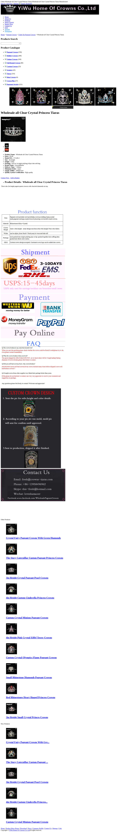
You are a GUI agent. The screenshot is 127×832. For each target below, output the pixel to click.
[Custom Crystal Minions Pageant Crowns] (11, 818)
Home (7, 17)
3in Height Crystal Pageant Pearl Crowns (27, 578)
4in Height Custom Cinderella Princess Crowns (30, 597)
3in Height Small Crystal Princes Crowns (27, 717)
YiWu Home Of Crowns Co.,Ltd (19, 830)
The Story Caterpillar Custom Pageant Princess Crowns (34, 558)
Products (7, 20)
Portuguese (8, 31)
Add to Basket (15, 178)
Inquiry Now (9, 24)
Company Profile (38, 828)
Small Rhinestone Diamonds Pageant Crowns (29, 677)
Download (23, 828)
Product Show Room (12, 828)
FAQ (6, 28)
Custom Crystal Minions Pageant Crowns (27, 617)
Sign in (3, 3)
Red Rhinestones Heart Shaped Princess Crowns (30, 697)
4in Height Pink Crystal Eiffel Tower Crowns (29, 637)
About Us (8, 19)
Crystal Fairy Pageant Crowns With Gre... (27, 742)
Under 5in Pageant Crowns (26, 35)
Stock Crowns (9, 22)
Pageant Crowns (11, 35)
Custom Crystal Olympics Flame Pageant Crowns (31, 657)
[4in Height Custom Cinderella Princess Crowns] (11, 798)
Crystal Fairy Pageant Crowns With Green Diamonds (33, 538)
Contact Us (8, 26)
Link (60, 828)
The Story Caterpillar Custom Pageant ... (27, 762)
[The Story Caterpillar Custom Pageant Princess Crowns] (11, 758)
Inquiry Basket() (26, 3)
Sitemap (16, 3)
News (29, 828)
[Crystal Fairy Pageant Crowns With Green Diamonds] (11, 738)
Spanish (7, 29)
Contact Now (5, 178)
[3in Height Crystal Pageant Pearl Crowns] (11, 778)
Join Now (9, 3)
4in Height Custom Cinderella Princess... (27, 802)
